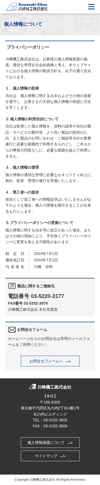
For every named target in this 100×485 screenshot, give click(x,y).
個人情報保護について (46, 442)
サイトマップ (46, 456)
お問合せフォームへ (46, 361)
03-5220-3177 (47, 296)
